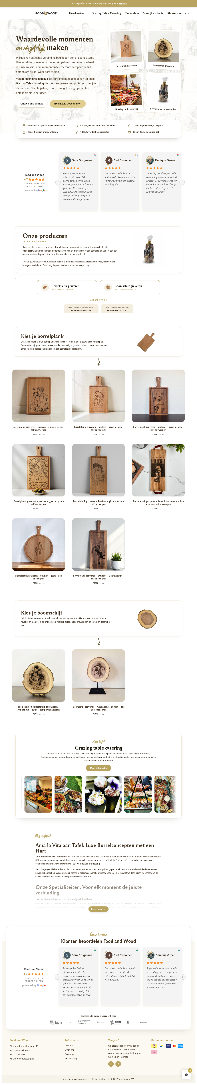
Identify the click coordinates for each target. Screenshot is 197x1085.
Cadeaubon (132, 13)
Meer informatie (98, 768)
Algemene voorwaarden (75, 1079)
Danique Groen (165, 160)
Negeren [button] (123, 3)
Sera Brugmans (82, 160)
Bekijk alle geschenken (67, 103)
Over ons (69, 1049)
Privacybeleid (99, 1079)
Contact (69, 1045)
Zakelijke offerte (153, 13)
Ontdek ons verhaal (31, 103)
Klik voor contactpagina (22, 1058)
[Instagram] (118, 1064)
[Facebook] (111, 1064)
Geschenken (76, 13)
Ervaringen (70, 1054)
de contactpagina (132, 1053)
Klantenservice (176, 13)
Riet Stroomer (123, 160)
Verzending (71, 1058)
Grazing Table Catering (106, 13)
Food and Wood (34, 175)
